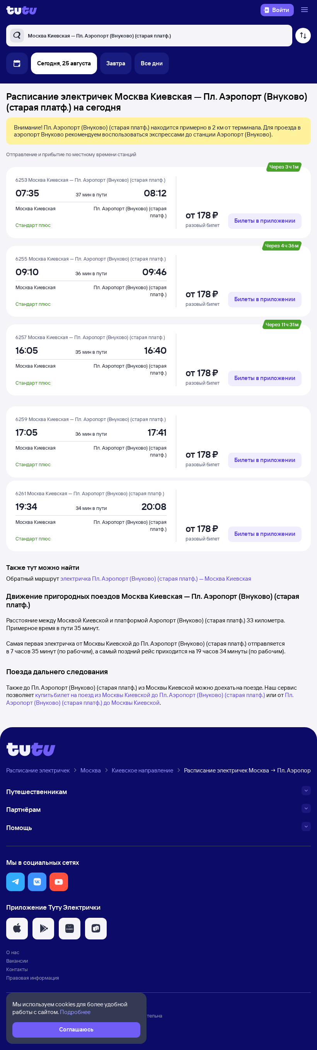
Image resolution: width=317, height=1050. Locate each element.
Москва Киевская (35, 208)
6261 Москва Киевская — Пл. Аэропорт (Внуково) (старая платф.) (89, 493)
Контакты (17, 969)
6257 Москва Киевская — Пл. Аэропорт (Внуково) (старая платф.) (90, 337)
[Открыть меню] (305, 10)
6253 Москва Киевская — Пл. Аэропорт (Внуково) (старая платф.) (90, 180)
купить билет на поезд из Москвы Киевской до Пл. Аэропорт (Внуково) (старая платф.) (150, 695)
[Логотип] (21, 10)
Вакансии (17, 961)
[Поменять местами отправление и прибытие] (303, 35)
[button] (15, 882)
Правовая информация (32, 978)
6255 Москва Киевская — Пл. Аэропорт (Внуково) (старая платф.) (90, 259)
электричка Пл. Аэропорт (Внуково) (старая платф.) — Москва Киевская (155, 578)
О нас (12, 952)
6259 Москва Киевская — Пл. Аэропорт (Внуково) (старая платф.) (90, 419)
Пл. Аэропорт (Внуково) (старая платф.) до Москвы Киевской (149, 698)
